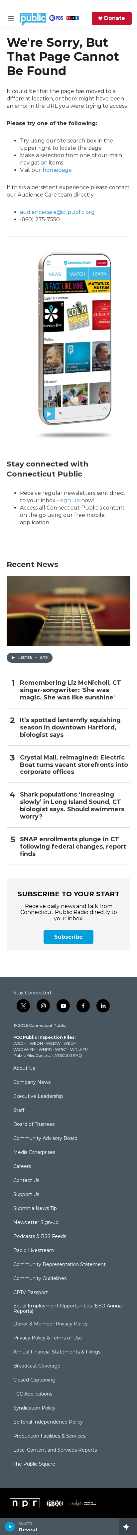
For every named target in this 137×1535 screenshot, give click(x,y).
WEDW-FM (24, 1049)
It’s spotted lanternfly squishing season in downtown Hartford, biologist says (70, 727)
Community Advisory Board (45, 1138)
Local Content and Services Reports (55, 1450)
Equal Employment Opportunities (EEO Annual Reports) (68, 1308)
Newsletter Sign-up (36, 1222)
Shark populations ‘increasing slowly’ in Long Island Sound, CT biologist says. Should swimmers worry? (72, 805)
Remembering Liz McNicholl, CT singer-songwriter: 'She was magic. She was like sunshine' (70, 690)
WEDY (70, 1043)
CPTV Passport (30, 1292)
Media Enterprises (34, 1152)
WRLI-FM (79, 1049)
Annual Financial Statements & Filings (56, 1352)
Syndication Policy (34, 1408)
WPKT (61, 1049)
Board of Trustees (34, 1124)
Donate (114, 18)
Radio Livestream (33, 1250)
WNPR (45, 1049)
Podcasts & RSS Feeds (39, 1236)
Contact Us (26, 1180)
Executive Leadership (38, 1096)
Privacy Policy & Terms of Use (47, 1338)
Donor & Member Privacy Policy (50, 1324)
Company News (32, 1082)
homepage (57, 170)
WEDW (53, 1043)
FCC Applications (32, 1394)
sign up (70, 500)
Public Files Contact (32, 1055)
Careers (22, 1166)
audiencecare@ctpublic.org (57, 212)
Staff (18, 1110)
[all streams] (128, 1526)
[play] (10, 1526)
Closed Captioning (34, 1380)
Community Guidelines (40, 1278)
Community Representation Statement (59, 1264)
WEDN (36, 1043)
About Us (24, 1068)
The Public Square (34, 1464)
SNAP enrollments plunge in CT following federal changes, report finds (73, 847)
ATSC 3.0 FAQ (68, 1055)
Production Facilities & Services (49, 1436)
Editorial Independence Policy (48, 1422)
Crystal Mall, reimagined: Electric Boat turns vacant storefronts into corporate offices (74, 765)
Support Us (26, 1194)
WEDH (20, 1043)
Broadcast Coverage (37, 1366)
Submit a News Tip (35, 1208)
